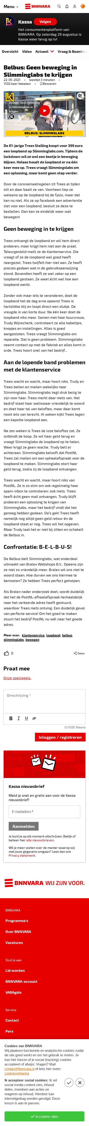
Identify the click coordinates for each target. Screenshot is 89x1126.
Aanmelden (24, 826)
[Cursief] (18, 718)
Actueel (41, 51)
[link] (33, 635)
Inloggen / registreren (60, 737)
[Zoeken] (59, 6)
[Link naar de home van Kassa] (9, 21)
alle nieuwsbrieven (40, 840)
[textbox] (44, 701)
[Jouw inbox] (67, 6)
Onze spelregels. (17, 678)
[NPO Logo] (82, 6)
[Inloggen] (75, 6)
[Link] (34, 718)
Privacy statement (22, 855)
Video (27, 51)
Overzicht (10, 51)
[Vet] (11, 718)
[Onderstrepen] (26, 718)
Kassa (25, 21)
